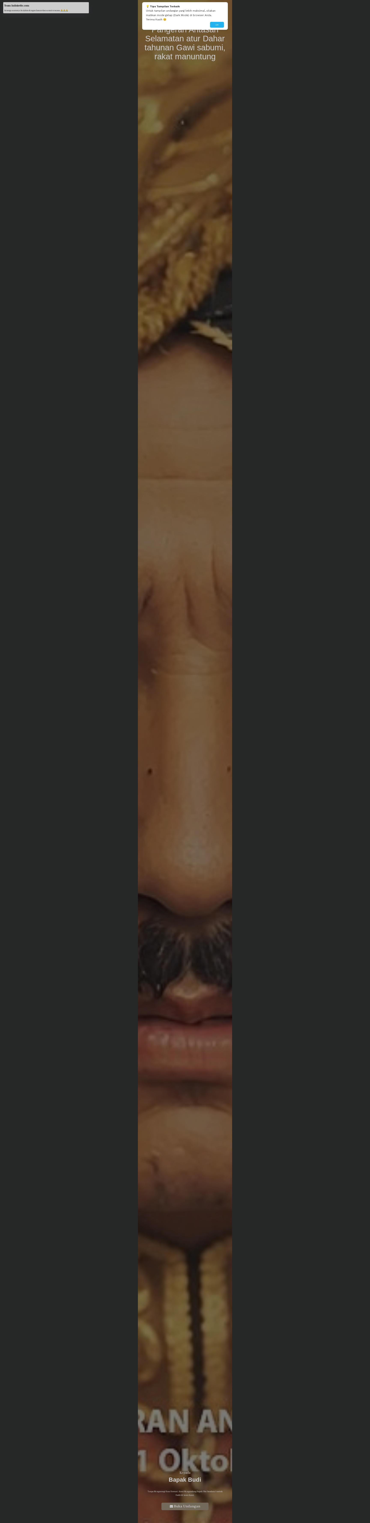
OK (217, 25)
